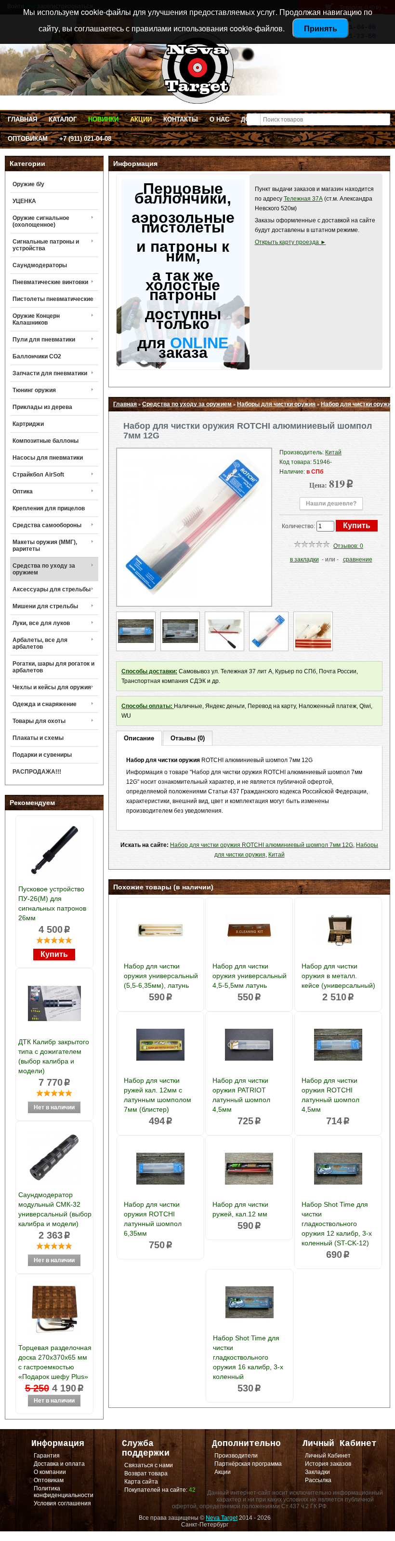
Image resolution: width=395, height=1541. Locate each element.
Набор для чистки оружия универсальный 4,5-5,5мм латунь (249, 975)
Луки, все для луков (41, 623)
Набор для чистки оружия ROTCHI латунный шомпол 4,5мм (330, 1095)
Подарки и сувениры (42, 754)
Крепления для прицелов (49, 508)
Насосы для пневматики (48, 457)
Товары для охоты (39, 721)
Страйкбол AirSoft (38, 474)
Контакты (180, 119)
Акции (141, 119)
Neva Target (221, 1517)
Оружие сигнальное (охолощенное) (41, 221)
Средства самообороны (47, 525)
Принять (320, 28)
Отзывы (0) (188, 738)
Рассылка (318, 1480)
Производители (236, 1455)
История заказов (328, 1463)
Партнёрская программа (248, 1463)
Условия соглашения (62, 1503)
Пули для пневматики (44, 339)
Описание (139, 738)
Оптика (23, 491)
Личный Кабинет (328, 1455)
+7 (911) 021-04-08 (85, 138)
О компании (50, 1472)
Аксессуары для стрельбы (52, 589)
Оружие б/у (28, 184)
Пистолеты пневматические (53, 299)
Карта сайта (141, 1481)
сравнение (357, 559)
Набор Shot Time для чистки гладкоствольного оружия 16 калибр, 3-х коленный (248, 1357)
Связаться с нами (148, 1465)
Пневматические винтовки (50, 282)
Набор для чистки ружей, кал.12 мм (240, 1209)
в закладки (304, 559)
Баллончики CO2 (37, 356)
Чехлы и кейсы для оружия (52, 687)
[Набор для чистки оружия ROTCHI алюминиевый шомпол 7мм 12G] (194, 596)
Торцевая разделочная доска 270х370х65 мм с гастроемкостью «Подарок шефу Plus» (55, 1362)
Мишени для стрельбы (45, 606)
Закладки (317, 1472)
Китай (276, 854)
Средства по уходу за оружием (44, 569)
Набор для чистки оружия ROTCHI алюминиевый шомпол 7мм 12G (261, 845)
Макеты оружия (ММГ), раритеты (45, 545)
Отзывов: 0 (348, 546)
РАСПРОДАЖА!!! (37, 771)
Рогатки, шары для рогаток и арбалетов (53, 667)
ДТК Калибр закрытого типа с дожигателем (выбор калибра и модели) (53, 1056)
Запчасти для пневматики (50, 373)
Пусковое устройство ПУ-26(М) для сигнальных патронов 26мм (52, 903)
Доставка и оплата (59, 1463)
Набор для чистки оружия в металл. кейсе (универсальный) (338, 975)
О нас (219, 119)
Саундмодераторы (40, 265)
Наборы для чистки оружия (276, 404)
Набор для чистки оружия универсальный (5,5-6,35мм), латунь (161, 975)
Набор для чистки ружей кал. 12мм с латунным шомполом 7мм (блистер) (157, 1095)
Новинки (103, 119)
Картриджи (28, 424)
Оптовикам (28, 138)
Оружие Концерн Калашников (36, 319)
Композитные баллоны (46, 440)
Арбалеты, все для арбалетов (40, 643)
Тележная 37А (303, 198)
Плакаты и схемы (38, 738)
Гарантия (47, 1455)
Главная (22, 119)
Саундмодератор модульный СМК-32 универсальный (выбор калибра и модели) (55, 1209)
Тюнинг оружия (34, 390)
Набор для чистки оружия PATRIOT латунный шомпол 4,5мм (241, 1095)
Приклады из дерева (42, 407)
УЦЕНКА (24, 201)
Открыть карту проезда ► (290, 242)
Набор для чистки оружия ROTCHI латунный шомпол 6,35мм (153, 1218)
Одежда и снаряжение (45, 704)
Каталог (63, 119)
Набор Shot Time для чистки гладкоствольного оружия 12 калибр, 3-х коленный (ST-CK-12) (337, 1223)
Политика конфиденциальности (63, 1492)
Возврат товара (146, 1473)
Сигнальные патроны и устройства (46, 245)
